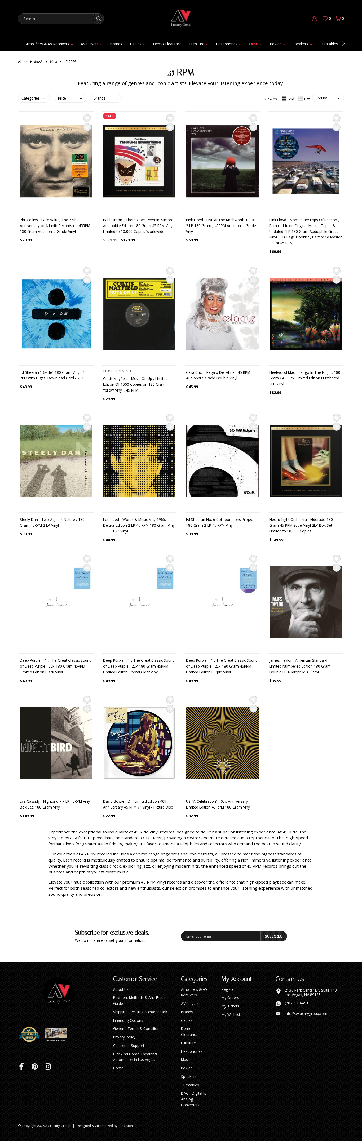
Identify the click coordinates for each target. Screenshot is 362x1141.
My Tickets (230, 1006)
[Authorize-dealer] (31, 1034)
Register (228, 989)
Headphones (226, 43)
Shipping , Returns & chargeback (140, 1011)
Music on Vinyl (117, 371)
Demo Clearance (167, 43)
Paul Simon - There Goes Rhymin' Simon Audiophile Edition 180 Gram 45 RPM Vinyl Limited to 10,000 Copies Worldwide (138, 225)
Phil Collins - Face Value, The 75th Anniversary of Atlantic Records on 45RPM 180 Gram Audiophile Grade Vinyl (55, 225)
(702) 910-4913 (298, 1003)
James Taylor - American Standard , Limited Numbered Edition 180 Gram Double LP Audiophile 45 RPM (300, 666)
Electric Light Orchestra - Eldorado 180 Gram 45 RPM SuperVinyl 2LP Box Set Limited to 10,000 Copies (301, 525)
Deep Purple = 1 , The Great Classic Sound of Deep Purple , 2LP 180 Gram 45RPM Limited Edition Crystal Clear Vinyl (139, 666)
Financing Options (128, 1020)
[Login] (315, 19)
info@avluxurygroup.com (306, 1013)
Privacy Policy (124, 1037)
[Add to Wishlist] (87, 118)
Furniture (196, 43)
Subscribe (274, 936)
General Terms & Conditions (137, 1028)
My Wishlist (231, 1014)
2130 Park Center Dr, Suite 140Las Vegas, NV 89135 (311, 992)
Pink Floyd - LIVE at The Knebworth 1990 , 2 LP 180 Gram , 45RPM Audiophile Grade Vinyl (221, 225)
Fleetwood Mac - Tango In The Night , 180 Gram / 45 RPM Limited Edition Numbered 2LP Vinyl (304, 378)
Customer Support (128, 1045)
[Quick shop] (87, 127)
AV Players (90, 43)
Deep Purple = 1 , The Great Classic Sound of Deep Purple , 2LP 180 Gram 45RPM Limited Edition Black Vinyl (55, 666)
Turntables (329, 43)
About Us (121, 989)
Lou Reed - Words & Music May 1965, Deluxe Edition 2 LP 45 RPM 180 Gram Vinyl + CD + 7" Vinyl (139, 525)
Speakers (300, 43)
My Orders (230, 997)
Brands (116, 43)
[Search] (98, 19)
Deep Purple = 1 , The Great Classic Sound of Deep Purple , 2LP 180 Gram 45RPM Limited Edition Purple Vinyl (222, 666)
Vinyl (53, 61)
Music (253, 43)
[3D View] (58, 1034)
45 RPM (70, 61)
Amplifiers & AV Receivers (47, 43)
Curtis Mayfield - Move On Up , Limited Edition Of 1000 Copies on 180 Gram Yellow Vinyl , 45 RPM (135, 384)
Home (23, 61)
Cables (136, 43)
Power (275, 43)
